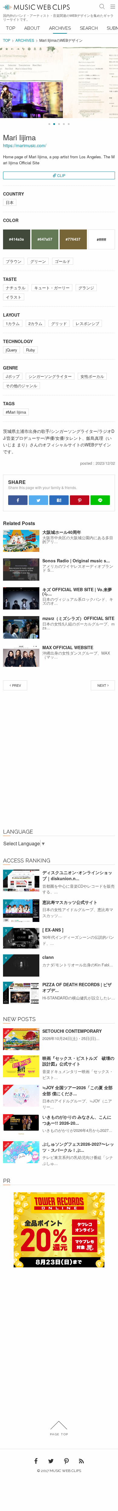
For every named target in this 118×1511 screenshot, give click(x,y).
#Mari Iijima (16, 412)
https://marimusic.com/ (24, 145)
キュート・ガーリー (52, 287)
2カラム (35, 323)
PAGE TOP (59, 1434)
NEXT (101, 685)
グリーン (38, 261)
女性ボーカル (92, 376)
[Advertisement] (59, 760)
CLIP (61, 175)
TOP (10, 28)
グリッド (59, 323)
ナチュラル (15, 287)
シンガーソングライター (50, 376)
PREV (16, 685)
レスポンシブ (87, 323)
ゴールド (62, 261)
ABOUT (32, 28)
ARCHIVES (60, 28)
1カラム (13, 323)
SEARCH (89, 28)
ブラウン (13, 261)
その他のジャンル (21, 385)
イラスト (13, 297)
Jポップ (13, 376)
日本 (10, 202)
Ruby (30, 350)
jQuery (11, 350)
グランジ (86, 287)
